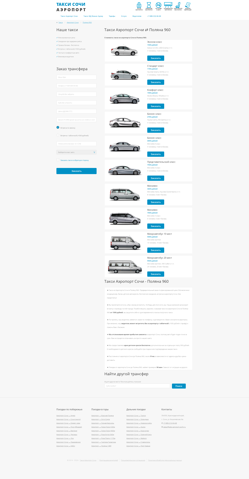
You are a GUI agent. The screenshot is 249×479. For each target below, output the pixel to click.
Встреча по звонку (67, 128)
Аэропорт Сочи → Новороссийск (139, 423)
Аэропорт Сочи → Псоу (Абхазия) (69, 427)
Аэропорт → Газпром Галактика (103, 442)
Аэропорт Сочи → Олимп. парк (68, 423)
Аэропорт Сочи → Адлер (65, 415)
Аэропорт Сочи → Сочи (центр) (68, 419)
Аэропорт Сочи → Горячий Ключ (139, 434)
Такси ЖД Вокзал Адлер (93, 16)
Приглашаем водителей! (108, 460)
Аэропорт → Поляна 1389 (101, 446)
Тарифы (112, 16)
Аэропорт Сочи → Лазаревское (68, 442)
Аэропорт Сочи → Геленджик (137, 419)
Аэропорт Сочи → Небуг (65, 446)
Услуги (124, 16)
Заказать (156, 58)
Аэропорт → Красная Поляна (102, 415)
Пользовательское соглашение (133, 460)
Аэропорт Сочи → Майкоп (136, 438)
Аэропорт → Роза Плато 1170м (103, 438)
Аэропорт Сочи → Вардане (66, 430)
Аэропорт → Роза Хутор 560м (102, 434)
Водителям (137, 16)
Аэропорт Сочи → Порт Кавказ (138, 446)
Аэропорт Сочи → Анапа (135, 427)
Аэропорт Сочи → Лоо (65, 438)
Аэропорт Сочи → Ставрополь (138, 442)
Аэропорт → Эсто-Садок (100, 419)
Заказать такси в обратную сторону (74, 160)
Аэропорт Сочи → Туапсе (136, 415)
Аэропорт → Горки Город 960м (103, 430)
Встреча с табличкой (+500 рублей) (74, 135)
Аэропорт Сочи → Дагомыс (66, 434)
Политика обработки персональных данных (165, 460)
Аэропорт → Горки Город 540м (103, 427)
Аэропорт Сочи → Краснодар (137, 430)
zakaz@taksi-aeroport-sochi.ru (174, 427)
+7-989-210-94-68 (154, 16)
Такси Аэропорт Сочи (69, 16)
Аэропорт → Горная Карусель (102, 423)
